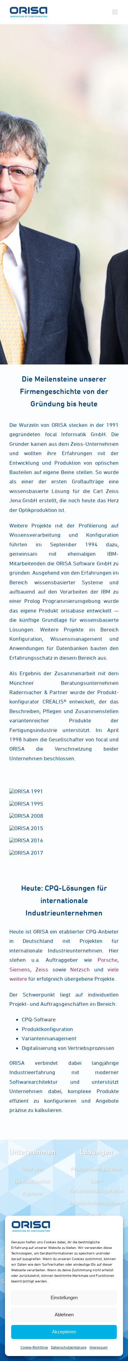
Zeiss (41, 969)
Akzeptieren (64, 1331)
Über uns (32, 1168)
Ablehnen (64, 1314)
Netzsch (80, 969)
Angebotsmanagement (96, 1202)
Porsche (105, 959)
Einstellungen (64, 1297)
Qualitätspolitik (32, 1181)
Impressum (98, 1347)
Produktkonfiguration (96, 1168)
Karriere (32, 1193)
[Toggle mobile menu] (115, 12)
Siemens (19, 969)
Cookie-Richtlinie (34, 1347)
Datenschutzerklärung (68, 1347)
